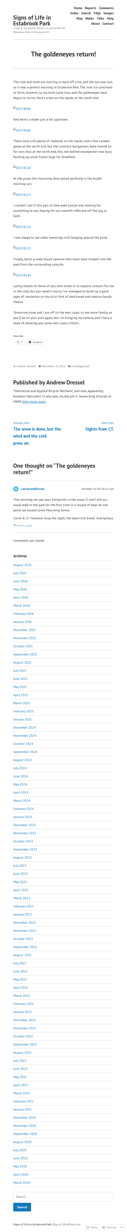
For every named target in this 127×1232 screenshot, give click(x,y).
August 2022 (22, 955)
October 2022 (23, 939)
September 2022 (25, 947)
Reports (90, 8)
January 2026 (22, 622)
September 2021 (25, 1044)
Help (110, 18)
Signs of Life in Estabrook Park (32, 20)
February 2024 (23, 809)
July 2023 (19, 865)
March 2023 (21, 898)
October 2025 (23, 646)
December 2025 (24, 630)
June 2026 (20, 581)
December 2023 (24, 825)
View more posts (34, 401)
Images (109, 13)
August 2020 (22, 1142)
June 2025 (20, 679)
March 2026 (21, 605)
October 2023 (23, 841)
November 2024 (24, 735)
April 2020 (20, 1174)
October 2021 (23, 1036)
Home (78, 8)
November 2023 (24, 833)
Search (86, 13)
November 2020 (24, 1126)
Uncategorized (80, 366)
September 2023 (25, 849)
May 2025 (20, 687)
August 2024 (22, 760)
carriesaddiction (32, 489)
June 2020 (20, 1158)
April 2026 (20, 597)
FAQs (97, 13)
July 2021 (19, 1061)
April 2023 (20, 890)
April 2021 (20, 1085)
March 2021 (21, 1093)
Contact (108, 23)
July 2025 (19, 670)
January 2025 (22, 719)
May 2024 (20, 784)
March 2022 (21, 995)
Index (74, 13)
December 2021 (24, 1020)
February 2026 (23, 614)
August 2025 (22, 662)
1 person (28, 525)
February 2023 (23, 906)
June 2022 (20, 971)
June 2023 (20, 874)
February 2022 (23, 1004)
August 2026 (22, 565)
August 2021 (22, 1052)
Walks (89, 18)
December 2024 (24, 727)
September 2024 (25, 752)
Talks (100, 18)
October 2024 (23, 744)
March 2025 (21, 703)
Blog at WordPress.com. (67, 1224)
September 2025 (25, 654)
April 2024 (20, 792)
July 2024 (19, 768)
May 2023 (20, 882)
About (95, 23)
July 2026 (19, 573)
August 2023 (22, 857)
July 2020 (19, 1150)
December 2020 (24, 1117)
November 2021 (24, 1028)
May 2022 (20, 979)
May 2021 (20, 1077)
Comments (106, 8)
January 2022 (22, 1012)
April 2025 (20, 695)
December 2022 (24, 922)
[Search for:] (63, 1196)
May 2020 (20, 1166)
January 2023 (22, 914)
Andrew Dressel (26, 366)
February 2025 (23, 711)
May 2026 (20, 589)
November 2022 (24, 930)
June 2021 (20, 1069)
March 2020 (21, 1182)
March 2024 (21, 800)
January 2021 (22, 1109)
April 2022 (20, 987)
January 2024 (22, 817)
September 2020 (25, 1134)
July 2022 (19, 963)
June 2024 (20, 776)
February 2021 (23, 1101)
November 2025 (24, 638)
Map (79, 18)
